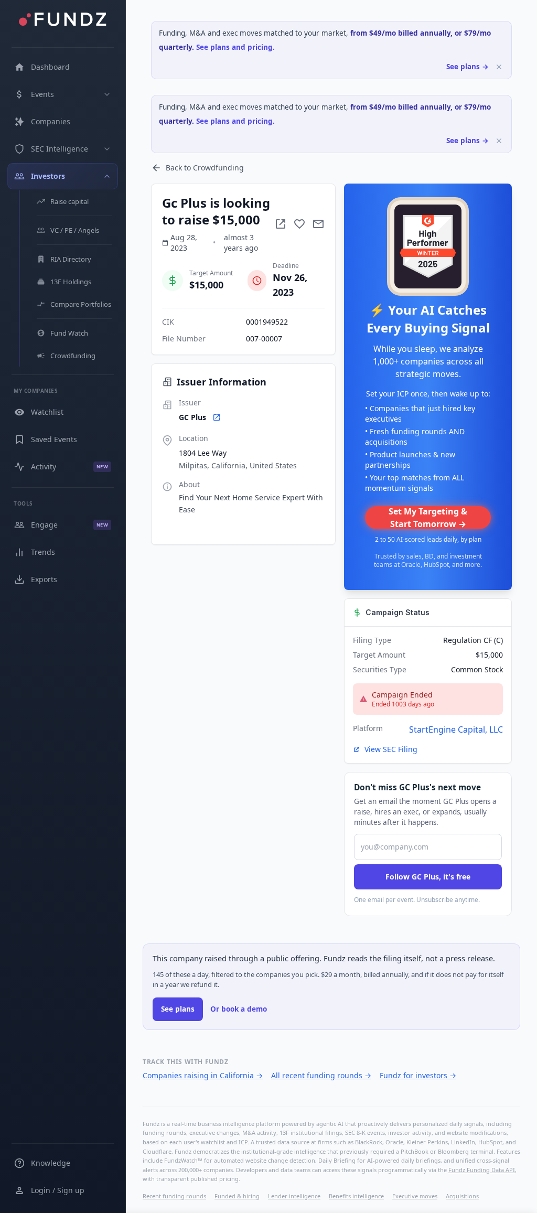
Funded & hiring (237, 1196)
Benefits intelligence (356, 1196)
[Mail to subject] (318, 224)
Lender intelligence (294, 1196)
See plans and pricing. (235, 47)
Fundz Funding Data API (481, 1170)
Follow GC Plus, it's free (427, 877)
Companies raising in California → (203, 1075)
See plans (178, 1009)
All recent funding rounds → (321, 1075)
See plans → (467, 66)
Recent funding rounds (174, 1196)
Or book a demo (238, 1009)
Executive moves (414, 1196)
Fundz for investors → (418, 1075)
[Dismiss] (499, 67)
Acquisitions (462, 1196)
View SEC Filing (390, 749)
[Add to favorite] (299, 224)
